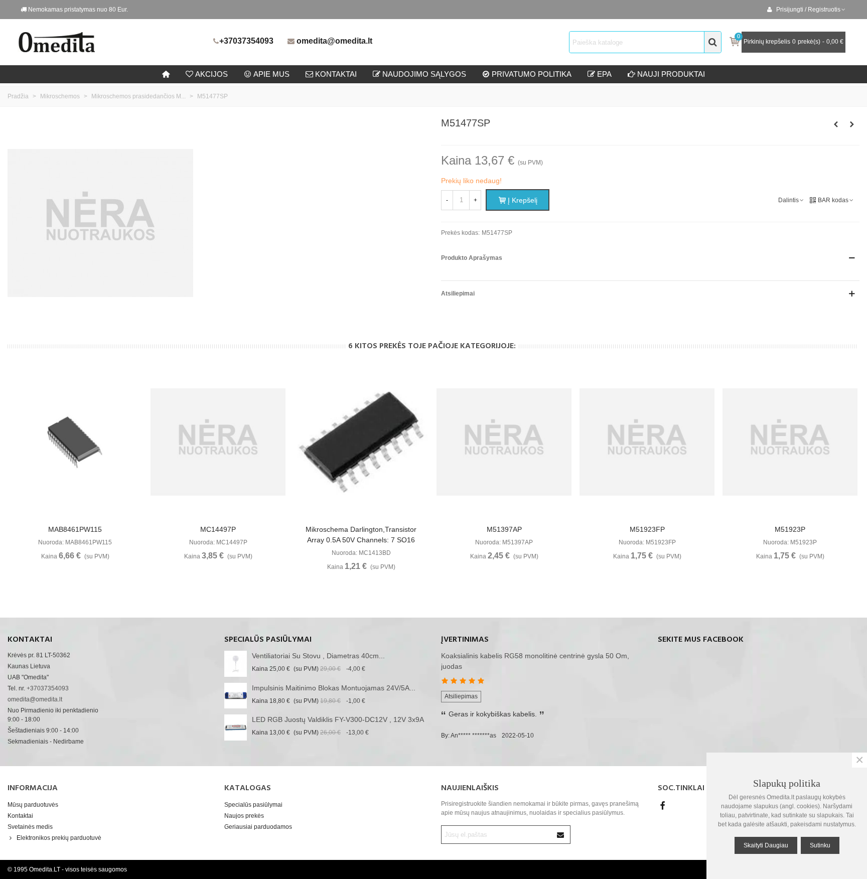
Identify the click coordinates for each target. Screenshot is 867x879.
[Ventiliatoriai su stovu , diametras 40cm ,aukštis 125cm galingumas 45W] (235, 663)
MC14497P (218, 529)
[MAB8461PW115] (75, 442)
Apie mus (271, 74)
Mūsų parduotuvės (33, 804)
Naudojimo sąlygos (424, 74)
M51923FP (647, 529)
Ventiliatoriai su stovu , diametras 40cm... (318, 656)
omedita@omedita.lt (334, 41)
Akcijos (211, 74)
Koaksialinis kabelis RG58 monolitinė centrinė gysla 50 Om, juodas (535, 661)
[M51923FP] (647, 442)
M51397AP (504, 529)
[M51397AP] (504, 442)
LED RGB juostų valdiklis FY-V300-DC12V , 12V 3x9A (338, 719)
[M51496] (851, 124)
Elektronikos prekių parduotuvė (59, 837)
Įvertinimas (465, 640)
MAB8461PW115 (75, 529)
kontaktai (336, 74)
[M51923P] (790, 442)
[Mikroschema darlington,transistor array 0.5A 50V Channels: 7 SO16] (361, 442)
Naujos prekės (244, 815)
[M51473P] (835, 124)
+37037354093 (246, 41)
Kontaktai (20, 815)
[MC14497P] (218, 442)
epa (604, 74)
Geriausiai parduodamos (258, 826)
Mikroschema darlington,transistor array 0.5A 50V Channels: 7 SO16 (361, 534)
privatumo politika (531, 74)
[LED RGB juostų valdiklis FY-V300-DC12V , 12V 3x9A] (235, 727)
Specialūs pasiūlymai (268, 640)
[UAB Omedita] (113, 42)
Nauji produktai (671, 74)
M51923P (790, 529)
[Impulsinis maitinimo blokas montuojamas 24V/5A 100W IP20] (235, 695)
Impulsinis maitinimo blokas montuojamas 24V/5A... (333, 688)
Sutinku (820, 845)
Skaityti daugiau (766, 845)
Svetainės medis (30, 826)
